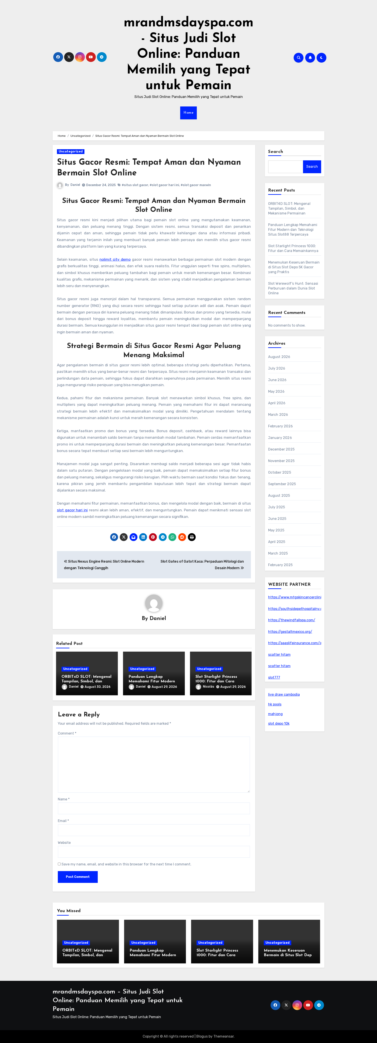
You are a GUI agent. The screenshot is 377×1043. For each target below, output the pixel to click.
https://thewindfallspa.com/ (291, 620)
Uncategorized (71, 151)
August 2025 (279, 495)
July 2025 (276, 507)
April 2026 (277, 403)
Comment (67, 733)
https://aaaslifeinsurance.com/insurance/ (303, 643)
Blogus (202, 1036)
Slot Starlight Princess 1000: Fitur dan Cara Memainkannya (216, 681)
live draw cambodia (284, 694)
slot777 (274, 677)
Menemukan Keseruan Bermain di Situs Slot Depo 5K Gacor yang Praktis (294, 267)
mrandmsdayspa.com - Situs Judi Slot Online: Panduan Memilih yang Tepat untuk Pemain (189, 54)
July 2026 (276, 368)
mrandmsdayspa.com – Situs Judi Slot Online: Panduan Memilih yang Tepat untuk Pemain (118, 1000)
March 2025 (278, 553)
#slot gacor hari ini (164, 185)
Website (64, 843)
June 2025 (277, 519)
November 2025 (281, 461)
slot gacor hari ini (72, 510)
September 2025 (282, 484)
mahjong (275, 714)
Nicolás (208, 686)
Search (275, 152)
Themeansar (223, 1036)
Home (188, 113)
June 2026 (277, 380)
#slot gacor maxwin (196, 185)
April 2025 (276, 542)
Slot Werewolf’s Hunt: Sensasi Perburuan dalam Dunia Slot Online (293, 288)
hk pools (274, 704)
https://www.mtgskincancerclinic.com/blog (304, 597)
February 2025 (280, 565)
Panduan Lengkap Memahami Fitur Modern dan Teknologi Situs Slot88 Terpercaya (292, 229)
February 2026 (280, 426)
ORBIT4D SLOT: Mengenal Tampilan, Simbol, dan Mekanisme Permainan (86, 681)
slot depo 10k (279, 723)
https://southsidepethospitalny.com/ (298, 609)
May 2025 (276, 530)
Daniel (75, 185)
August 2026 (279, 357)
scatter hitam (279, 655)
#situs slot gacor (135, 185)
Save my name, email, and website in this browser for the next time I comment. (126, 864)
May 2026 (276, 391)
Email (63, 821)
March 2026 (278, 415)
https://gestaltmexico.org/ (290, 632)
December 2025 (281, 449)
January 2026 (280, 438)
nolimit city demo (115, 259)
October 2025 (279, 472)
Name (64, 799)
